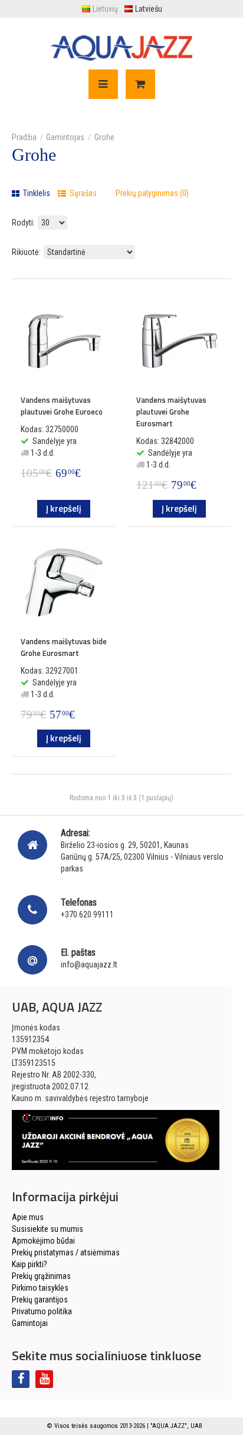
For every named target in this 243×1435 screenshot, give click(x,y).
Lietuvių (105, 9)
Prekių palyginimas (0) (152, 193)
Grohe (104, 137)
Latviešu (148, 9)
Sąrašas (82, 193)
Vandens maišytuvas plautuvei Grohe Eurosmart (171, 411)
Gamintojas (65, 137)
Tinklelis (35, 193)
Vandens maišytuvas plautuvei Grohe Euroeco (62, 405)
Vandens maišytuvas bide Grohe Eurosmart (64, 647)
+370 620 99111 (87, 914)
